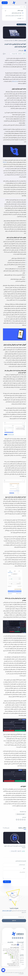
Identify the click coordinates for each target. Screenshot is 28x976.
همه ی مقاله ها (6, 828)
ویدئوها (22, 946)
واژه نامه (22, 949)
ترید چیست (22, 957)
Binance (5, 162)
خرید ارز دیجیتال (15, 81)
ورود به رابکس (4, 2)
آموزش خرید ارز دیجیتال (21, 24)
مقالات (22, 944)
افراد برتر (22, 947)
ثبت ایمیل (14, 920)
